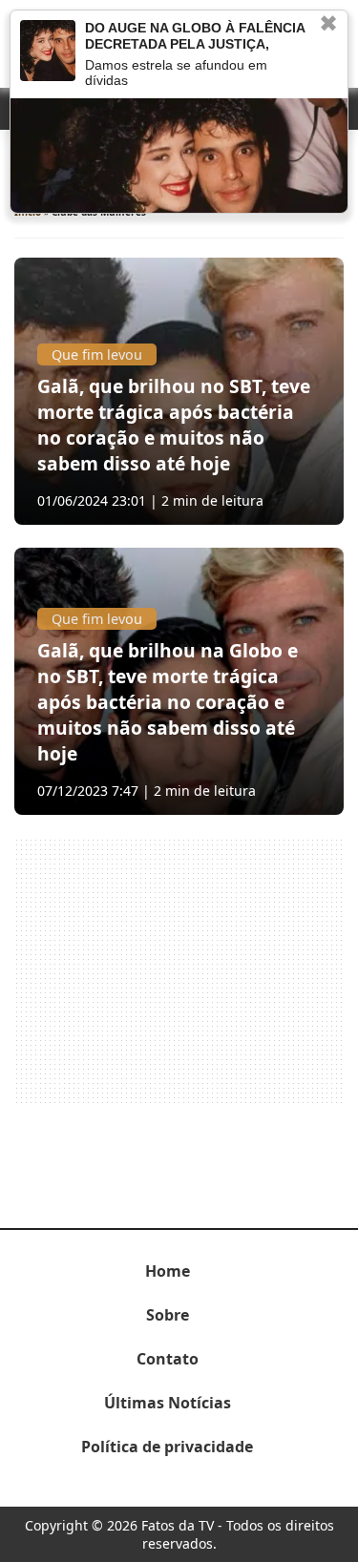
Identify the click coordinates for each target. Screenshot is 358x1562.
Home (167, 1270)
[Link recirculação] (47, 50)
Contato (168, 1358)
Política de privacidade (167, 1446)
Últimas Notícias (167, 1402)
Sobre (167, 1314)
